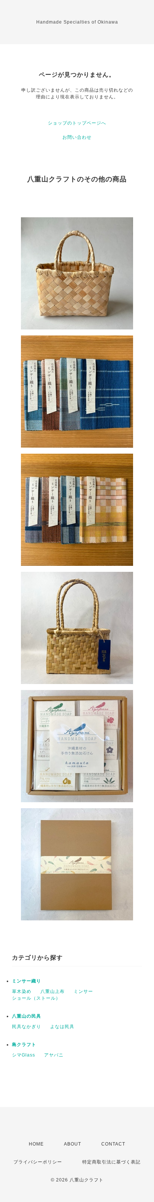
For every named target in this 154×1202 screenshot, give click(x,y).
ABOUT (72, 1144)
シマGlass (23, 1055)
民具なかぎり (26, 1026)
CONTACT (113, 1144)
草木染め (21, 991)
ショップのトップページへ (77, 123)
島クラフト (24, 1044)
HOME (36, 1144)
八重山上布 (52, 991)
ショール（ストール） (36, 998)
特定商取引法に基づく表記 (111, 1162)
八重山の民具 (26, 1016)
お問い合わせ (77, 137)
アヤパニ (54, 1055)
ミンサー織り (26, 981)
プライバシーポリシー (37, 1162)
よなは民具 (62, 1026)
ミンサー (83, 991)
